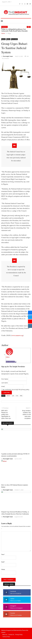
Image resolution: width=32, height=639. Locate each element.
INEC (21, 395)
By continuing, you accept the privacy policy (15, 389)
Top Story (14, 39)
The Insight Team (8, 56)
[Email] (15, 362)
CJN (13, 395)
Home (3, 33)
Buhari (8, 395)
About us (4, 634)
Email (3, 386)
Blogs (9, 33)
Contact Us (11, 634)
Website (3, 569)
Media (8, 39)
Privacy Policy (18, 634)
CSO (17, 395)
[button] (28, 27)
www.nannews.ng (17, 335)
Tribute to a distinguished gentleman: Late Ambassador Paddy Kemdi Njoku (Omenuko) (14, 30)
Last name (4, 383)
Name (3, 554)
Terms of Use (6, 636)
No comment (5, 58)
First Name (4, 379)
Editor (8, 357)
